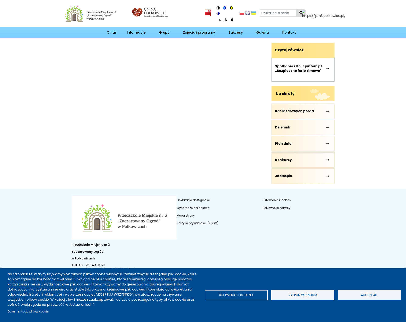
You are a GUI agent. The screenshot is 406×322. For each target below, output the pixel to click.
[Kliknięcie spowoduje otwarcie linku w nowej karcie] (150, 12)
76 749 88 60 (95, 265)
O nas (112, 32)
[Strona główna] (94, 14)
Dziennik (282, 127)
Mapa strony (186, 216)
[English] (247, 14)
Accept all (369, 295)
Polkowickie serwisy (276, 208)
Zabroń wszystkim (303, 295)
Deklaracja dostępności (193, 200)
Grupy (164, 32)
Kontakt (289, 32)
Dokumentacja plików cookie (28, 312)
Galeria (262, 32)
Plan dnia (283, 143)
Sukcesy (236, 32)
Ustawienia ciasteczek (236, 295)
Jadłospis (283, 176)
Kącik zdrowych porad (294, 111)
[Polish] (241, 14)
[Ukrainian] (253, 14)
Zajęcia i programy (199, 32)
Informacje (136, 32)
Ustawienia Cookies (277, 200)
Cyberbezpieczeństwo (193, 208)
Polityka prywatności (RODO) (198, 223)
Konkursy (283, 160)
